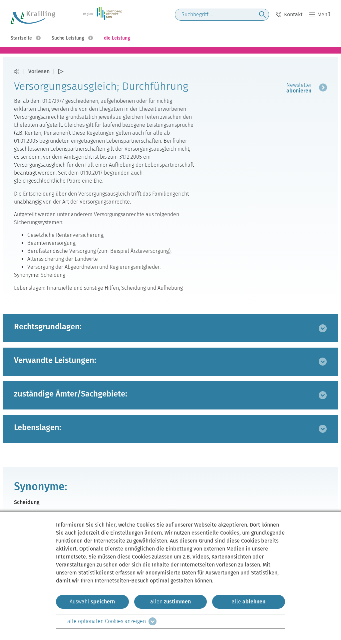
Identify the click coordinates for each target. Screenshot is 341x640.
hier (111, 525)
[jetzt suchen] (262, 14)
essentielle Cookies (215, 533)
